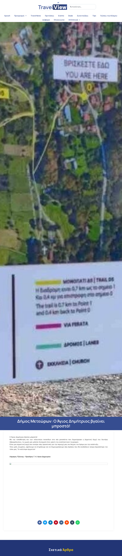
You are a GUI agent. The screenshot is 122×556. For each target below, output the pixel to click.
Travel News (36, 16)
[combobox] (82, 6)
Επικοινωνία (59, 20)
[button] (39, 522)
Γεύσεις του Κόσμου (108, 16)
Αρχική (7, 16)
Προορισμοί (19, 16)
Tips (94, 16)
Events (61, 16)
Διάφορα (46, 20)
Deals (70, 16)
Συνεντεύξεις (82, 16)
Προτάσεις (49, 16)
